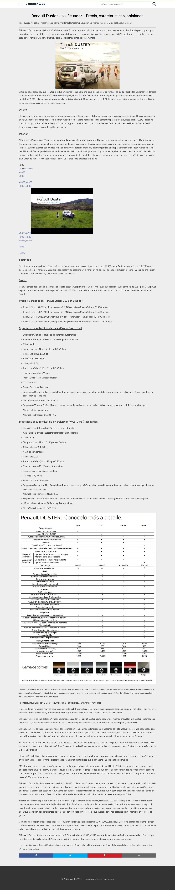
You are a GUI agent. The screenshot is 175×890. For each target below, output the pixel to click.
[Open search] (154, 4)
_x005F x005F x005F (26, 207)
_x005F (22, 253)
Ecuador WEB (35, 4)
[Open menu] (21, 4)
